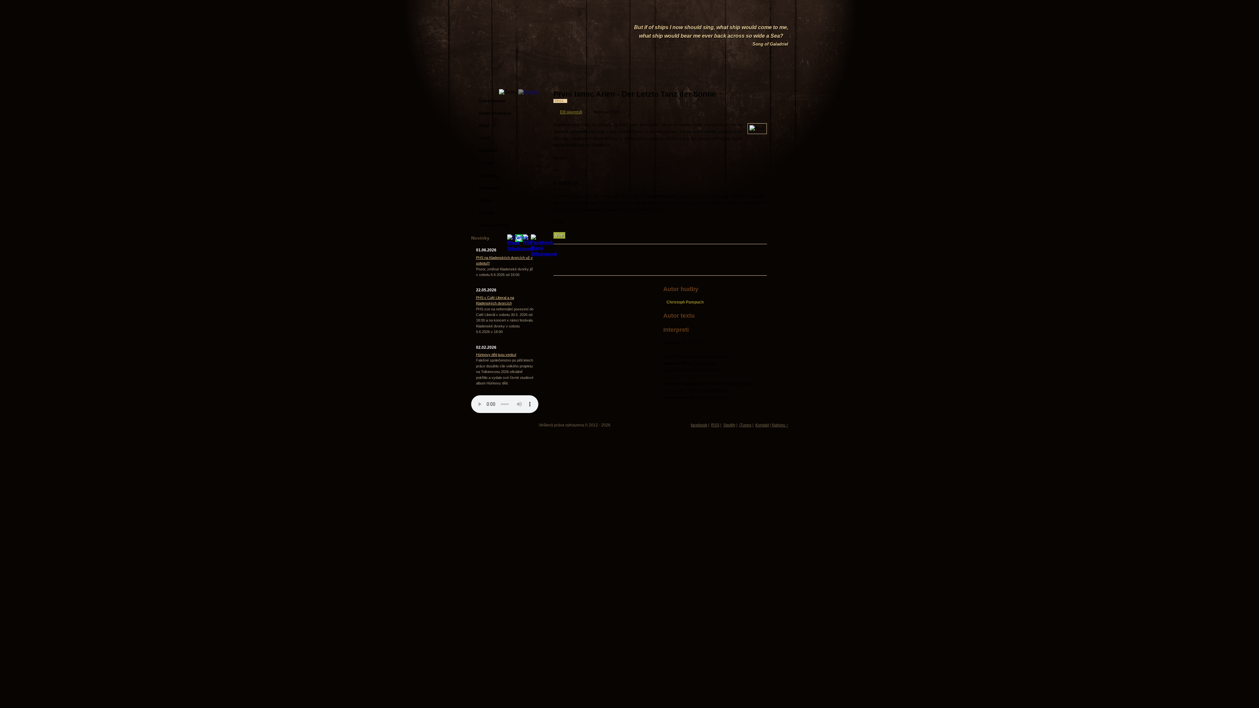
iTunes (745, 425)
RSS (715, 425)
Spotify (729, 425)
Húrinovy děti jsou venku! (496, 355)
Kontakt (762, 425)
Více (559, 235)
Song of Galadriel (770, 44)
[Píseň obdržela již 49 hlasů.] (744, 94)
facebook (699, 425)
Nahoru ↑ (780, 425)
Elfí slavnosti (571, 112)
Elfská (559, 101)
